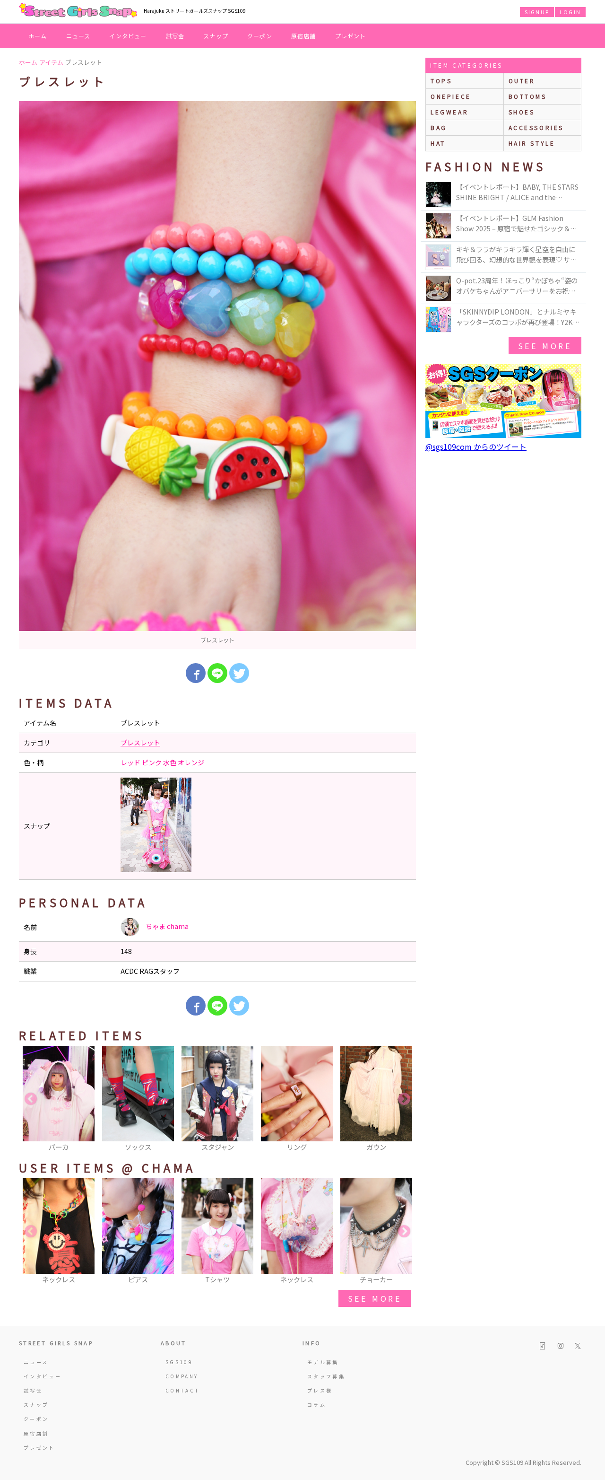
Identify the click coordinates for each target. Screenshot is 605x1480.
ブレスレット (140, 742)
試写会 (175, 36)
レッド (130, 762)
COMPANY (182, 1376)
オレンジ (191, 762)
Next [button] (404, 1099)
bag (439, 127)
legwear (449, 112)
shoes (522, 112)
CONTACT (182, 1390)
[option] (217, 375)
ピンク (152, 762)
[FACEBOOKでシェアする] (196, 673)
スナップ (215, 36)
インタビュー (128, 36)
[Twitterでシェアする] (239, 673)
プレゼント (350, 36)
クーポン (259, 36)
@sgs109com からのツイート (476, 446)
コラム (316, 1404)
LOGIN (570, 12)
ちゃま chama (166, 926)
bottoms (528, 96)
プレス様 (319, 1390)
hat (438, 143)
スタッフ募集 (326, 1376)
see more (375, 1298)
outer (522, 81)
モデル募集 (323, 1362)
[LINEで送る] (217, 673)
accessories (536, 127)
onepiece (451, 96)
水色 (169, 762)
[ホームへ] (78, 10)
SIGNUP (537, 12)
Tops (441, 81)
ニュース (78, 36)
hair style (532, 143)
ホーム (37, 36)
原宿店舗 (303, 36)
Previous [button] (31, 1099)
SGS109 (179, 1362)
